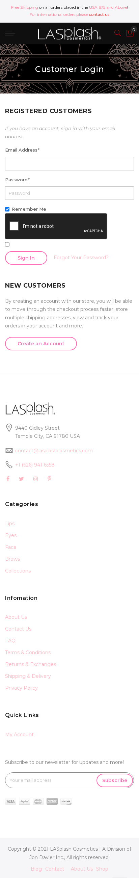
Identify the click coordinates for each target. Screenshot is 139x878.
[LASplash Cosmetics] (69, 33)
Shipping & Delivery (28, 676)
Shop (102, 869)
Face (11, 547)
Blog (36, 869)
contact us (99, 14)
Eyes (11, 535)
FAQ (10, 641)
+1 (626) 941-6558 (35, 465)
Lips (10, 524)
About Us (16, 617)
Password (17, 179)
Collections (18, 571)
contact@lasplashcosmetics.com (54, 451)
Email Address (22, 150)
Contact (54, 869)
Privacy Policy (21, 688)
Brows (12, 559)
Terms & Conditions (28, 652)
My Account (19, 734)
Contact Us (18, 629)
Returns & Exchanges (30, 664)
